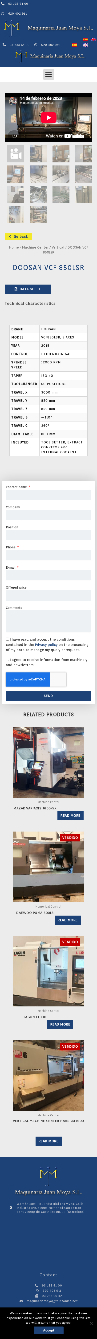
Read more (71, 815)
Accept (48, 1330)
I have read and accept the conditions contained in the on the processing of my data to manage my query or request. (47, 644)
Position (12, 527)
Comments (14, 608)
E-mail (11, 567)
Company (13, 507)
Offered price (16, 587)
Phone (11, 547)
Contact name (17, 487)
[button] (48, 74)
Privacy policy (47, 645)
